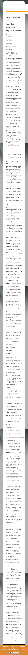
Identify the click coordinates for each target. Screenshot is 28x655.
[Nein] (26, 650)
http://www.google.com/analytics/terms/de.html (15, 351)
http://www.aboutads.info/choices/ (12, 253)
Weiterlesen (15, 652)
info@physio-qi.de (12, 46)
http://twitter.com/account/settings (12, 562)
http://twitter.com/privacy (11, 554)
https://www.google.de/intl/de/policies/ (13, 354)
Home (7, 21)
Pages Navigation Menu (15, 17)
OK (10, 652)
